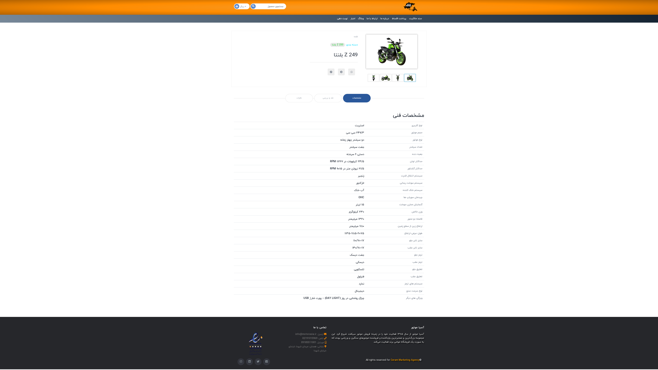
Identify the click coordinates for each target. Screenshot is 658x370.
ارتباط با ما (372, 18)
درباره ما (384, 18)
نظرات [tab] (299, 98)
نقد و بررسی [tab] (328, 98)
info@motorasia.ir (305, 334)
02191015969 (309, 338)
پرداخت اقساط (399, 18)
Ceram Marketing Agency (405, 360)
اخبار (353, 18)
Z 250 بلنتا (337, 44)
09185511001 (308, 342)
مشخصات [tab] (356, 98)
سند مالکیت (415, 18)
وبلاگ (361, 18)
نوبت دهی (342, 18)
